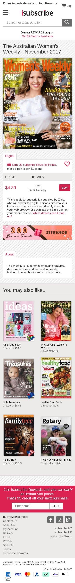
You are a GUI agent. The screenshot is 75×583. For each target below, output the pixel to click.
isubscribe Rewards (15, 553)
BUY (65, 187)
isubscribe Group (61, 536)
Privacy (7, 541)
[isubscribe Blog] (68, 519)
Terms (7, 549)
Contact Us (10, 520)
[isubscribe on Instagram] (60, 519)
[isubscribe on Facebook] (51, 519)
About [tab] (9, 254)
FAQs (6, 537)
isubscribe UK (63, 532)
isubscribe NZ (63, 528)
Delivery (8, 533)
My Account (10, 529)
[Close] (71, 489)
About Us (9, 525)
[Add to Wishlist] (67, 165)
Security (8, 545)
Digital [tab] (9, 156)
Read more (47, 36)
